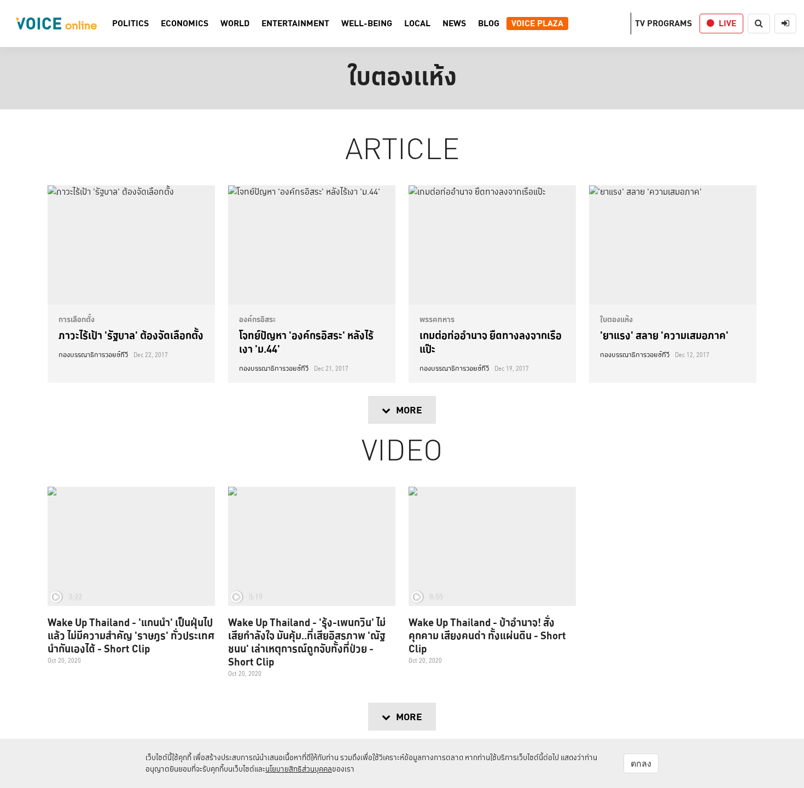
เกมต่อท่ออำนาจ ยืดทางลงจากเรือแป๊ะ (491, 342)
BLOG (488, 23)
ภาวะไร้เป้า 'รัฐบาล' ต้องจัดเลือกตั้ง (131, 335)
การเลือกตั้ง (77, 319)
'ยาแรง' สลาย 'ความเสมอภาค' (664, 335)
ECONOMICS (184, 23)
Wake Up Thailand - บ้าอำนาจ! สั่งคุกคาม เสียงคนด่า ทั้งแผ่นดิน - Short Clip (487, 635)
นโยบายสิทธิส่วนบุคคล (298, 769)
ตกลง (641, 763)
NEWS (454, 23)
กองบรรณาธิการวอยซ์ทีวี (93, 354)
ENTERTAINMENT (295, 23)
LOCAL (417, 23)
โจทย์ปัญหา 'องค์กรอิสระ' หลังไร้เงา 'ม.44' (306, 342)
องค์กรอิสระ (257, 319)
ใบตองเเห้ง (616, 319)
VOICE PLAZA (537, 23)
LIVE (727, 23)
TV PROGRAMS (663, 23)
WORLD (234, 23)
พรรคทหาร (437, 319)
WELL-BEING (366, 23)
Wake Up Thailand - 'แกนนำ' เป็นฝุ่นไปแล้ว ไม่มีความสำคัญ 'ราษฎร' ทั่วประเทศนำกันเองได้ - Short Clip (131, 635)
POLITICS (130, 23)
